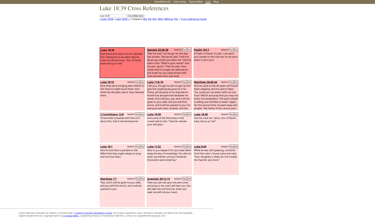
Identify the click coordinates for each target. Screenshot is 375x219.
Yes (184, 49)
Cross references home (194, 19)
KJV (149, 19)
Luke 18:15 (107, 82)
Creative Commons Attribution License (93, 213)
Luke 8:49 (200, 146)
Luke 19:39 (154, 114)
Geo (180, 1)
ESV (176, 19)
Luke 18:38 (201, 114)
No (189, 49)
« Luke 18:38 (106, 19)
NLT (154, 19)
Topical (196, 1)
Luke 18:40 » (122, 19)
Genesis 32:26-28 (157, 50)
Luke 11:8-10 (155, 82)
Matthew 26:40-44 (205, 82)
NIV (145, 19)
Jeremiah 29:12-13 (158, 179)
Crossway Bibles (71, 215)
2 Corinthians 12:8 (112, 114)
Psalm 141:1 (201, 50)
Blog (216, 1)
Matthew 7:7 (108, 179)
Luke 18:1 (106, 146)
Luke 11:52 (154, 146)
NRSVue (168, 19)
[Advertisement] (345, 26)
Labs (208, 1)
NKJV (160, 19)
